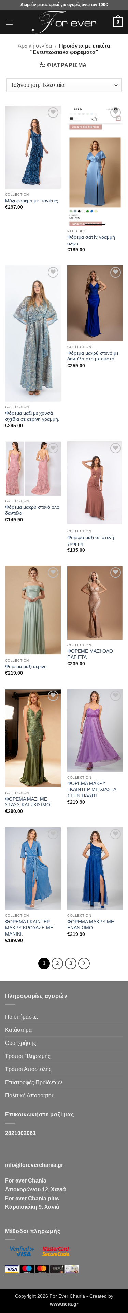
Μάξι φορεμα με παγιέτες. (32, 200)
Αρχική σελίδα (35, 46)
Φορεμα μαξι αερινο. (26, 666)
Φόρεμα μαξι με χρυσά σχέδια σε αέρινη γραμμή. (32, 416)
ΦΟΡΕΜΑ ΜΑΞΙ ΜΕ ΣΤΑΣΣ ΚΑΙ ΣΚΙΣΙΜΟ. (28, 802)
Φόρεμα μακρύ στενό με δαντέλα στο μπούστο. (92, 356)
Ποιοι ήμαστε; (21, 1017)
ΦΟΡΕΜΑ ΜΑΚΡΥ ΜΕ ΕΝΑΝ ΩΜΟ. (90, 924)
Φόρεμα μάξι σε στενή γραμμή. (90, 540)
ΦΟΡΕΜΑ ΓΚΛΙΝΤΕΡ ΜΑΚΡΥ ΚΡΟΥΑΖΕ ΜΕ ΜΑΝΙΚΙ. (29, 927)
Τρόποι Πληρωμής (28, 1056)
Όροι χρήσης (20, 1043)
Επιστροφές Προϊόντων (33, 1082)
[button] (9, 22)
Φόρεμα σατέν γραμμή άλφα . (91, 240)
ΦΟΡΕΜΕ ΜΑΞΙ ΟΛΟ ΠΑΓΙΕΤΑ (90, 654)
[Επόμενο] (84, 963)
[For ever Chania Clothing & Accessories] (64, 22)
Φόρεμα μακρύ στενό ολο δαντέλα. (32, 510)
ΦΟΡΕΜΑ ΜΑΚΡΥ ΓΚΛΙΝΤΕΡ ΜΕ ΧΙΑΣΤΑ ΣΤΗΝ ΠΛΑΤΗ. (91, 789)
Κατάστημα (18, 1030)
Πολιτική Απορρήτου (30, 1095)
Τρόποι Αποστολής (28, 1069)
